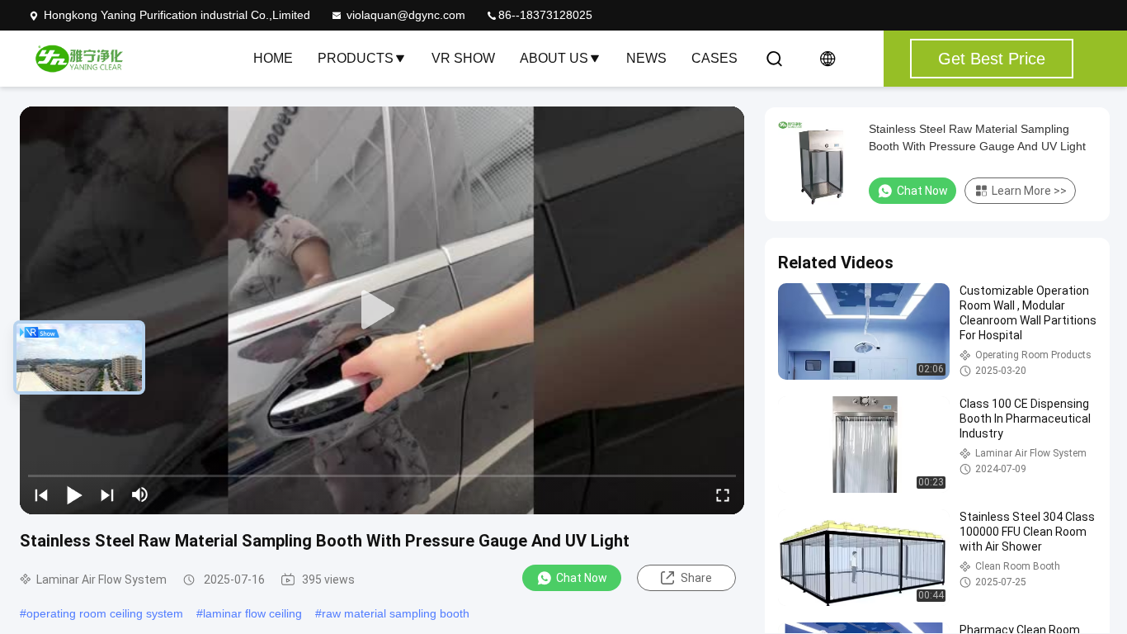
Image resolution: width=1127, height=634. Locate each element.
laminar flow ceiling (252, 613)
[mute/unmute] (140, 494)
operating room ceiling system (104, 613)
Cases (714, 58)
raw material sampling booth (395, 613)
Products (356, 58)
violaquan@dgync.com (406, 14)
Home (273, 58)
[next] (107, 494)
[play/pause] (74, 494)
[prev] (41, 494)
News (646, 58)
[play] (382, 310)
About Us (554, 58)
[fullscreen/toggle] (722, 494)
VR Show (463, 58)
